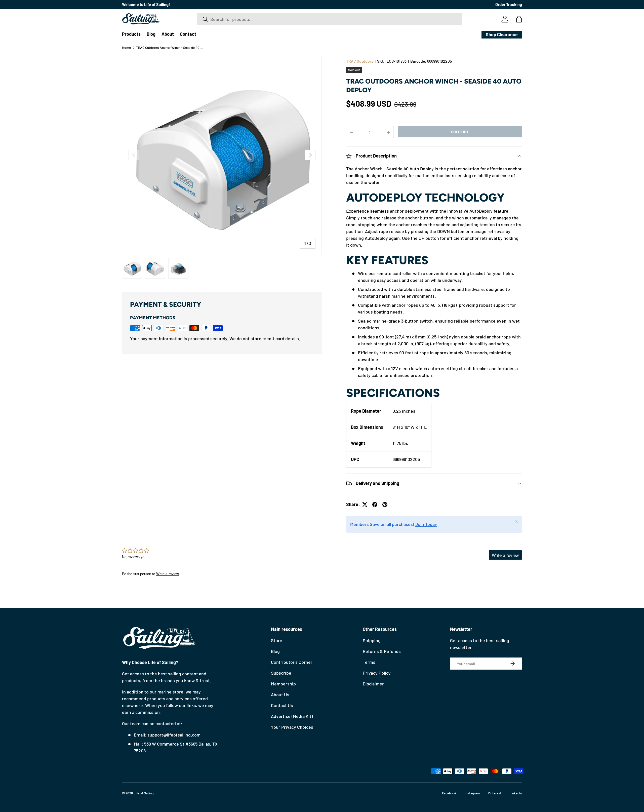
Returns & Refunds (382, 651)
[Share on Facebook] (375, 504)
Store (276, 640)
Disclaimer (373, 683)
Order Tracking (508, 4)
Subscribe (281, 673)
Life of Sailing (143, 793)
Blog (151, 34)
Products (131, 34)
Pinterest (494, 793)
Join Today (426, 524)
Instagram (472, 793)
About (168, 34)
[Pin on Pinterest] (385, 504)
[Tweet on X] (365, 504)
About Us (280, 694)
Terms (369, 662)
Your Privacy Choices (292, 727)
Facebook (449, 793)
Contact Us (282, 705)
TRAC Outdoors (359, 61)
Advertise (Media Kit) (292, 716)
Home (126, 47)
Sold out (460, 131)
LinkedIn (515, 793)
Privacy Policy (377, 673)
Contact (188, 34)
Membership (283, 683)
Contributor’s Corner (291, 662)
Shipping (372, 640)
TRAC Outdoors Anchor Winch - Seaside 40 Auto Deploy (170, 47)
